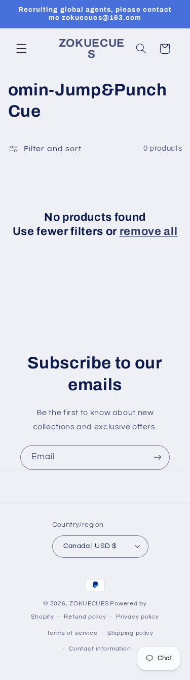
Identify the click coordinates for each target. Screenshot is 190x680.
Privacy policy (137, 617)
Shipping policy (130, 633)
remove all (149, 231)
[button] (21, 48)
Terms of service (72, 633)
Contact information (100, 649)
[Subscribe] (157, 457)
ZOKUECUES (89, 603)
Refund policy (85, 617)
